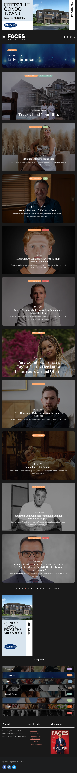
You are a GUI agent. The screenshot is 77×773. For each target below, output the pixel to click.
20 (40, 588)
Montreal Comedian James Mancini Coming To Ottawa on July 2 (38, 517)
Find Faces (34, 741)
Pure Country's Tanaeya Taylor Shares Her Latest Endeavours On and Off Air (38, 366)
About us (33, 731)
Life (45, 127)
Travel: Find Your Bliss (38, 114)
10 (37, 588)
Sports (45, 230)
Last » (56, 588)
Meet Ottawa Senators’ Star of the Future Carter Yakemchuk (38, 260)
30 (43, 588)
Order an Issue (35, 736)
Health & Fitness (45, 75)
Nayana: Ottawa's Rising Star (38, 158)
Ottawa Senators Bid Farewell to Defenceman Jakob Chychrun (38, 311)
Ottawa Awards (36, 744)
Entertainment (31, 75)
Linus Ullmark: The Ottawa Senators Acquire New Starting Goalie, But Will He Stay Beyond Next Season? (38, 567)
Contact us (34, 734)
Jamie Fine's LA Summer (38, 467)
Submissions (35, 739)
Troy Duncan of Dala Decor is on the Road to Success (38, 414)
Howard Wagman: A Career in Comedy (38, 210)
